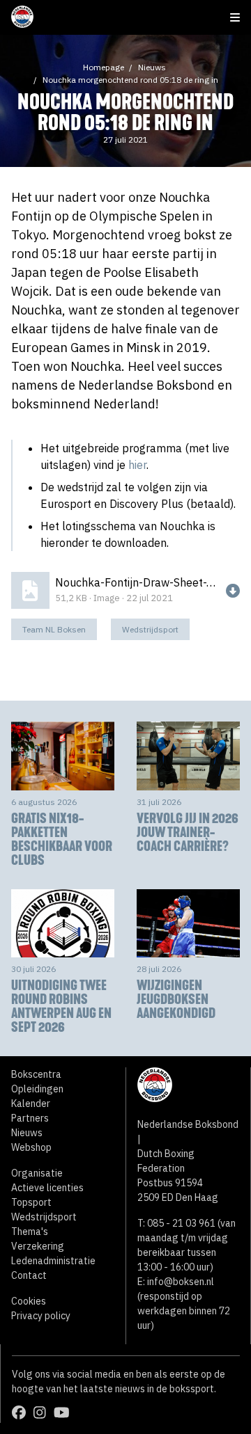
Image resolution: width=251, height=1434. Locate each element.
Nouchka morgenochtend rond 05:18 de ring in (130, 79)
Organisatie (37, 1173)
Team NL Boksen (54, 629)
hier (137, 465)
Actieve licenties (47, 1187)
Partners (30, 1118)
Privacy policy (40, 1315)
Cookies (28, 1301)
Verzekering (37, 1246)
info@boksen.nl (180, 1281)
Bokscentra (36, 1074)
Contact (29, 1275)
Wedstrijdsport (150, 629)
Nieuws (152, 67)
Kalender (30, 1103)
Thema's (29, 1231)
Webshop (31, 1147)
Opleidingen (37, 1089)
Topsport (31, 1202)
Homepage (103, 67)
